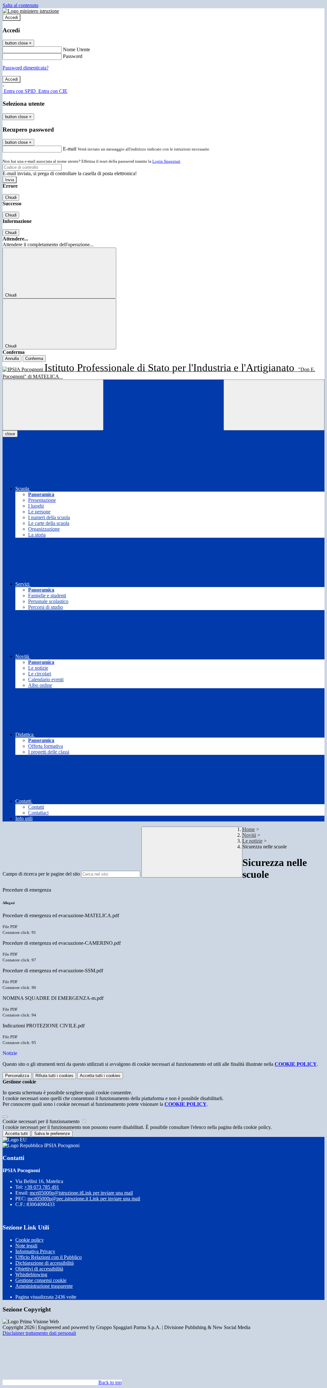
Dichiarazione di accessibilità (44, 1263)
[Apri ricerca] (274, 405)
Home (248, 829)
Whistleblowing (31, 1274)
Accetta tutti (100, 1075)
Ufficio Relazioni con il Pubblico (48, 1257)
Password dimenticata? (26, 67)
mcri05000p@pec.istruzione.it (83, 1198)
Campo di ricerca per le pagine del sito (41, 874)
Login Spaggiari (166, 161)
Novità (249, 835)
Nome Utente (76, 49)
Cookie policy (29, 1240)
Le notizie (252, 841)
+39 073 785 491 (41, 1187)
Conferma (34, 358)
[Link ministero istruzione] (31, 11)
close (10, 433)
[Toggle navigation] (53, 405)
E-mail (69, 148)
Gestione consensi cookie (40, 1280)
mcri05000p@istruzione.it (81, 1193)
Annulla (12, 358)
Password (72, 56)
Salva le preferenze (52, 1133)
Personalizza (17, 1075)
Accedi (11, 17)
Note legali (26, 1245)
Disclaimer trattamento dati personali (39, 1333)
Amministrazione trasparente (44, 1286)
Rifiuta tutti (54, 1075)
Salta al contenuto (20, 5)
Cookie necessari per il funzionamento (42, 1121)
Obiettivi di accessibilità (39, 1268)
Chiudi (11, 197)
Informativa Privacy (35, 1251)
